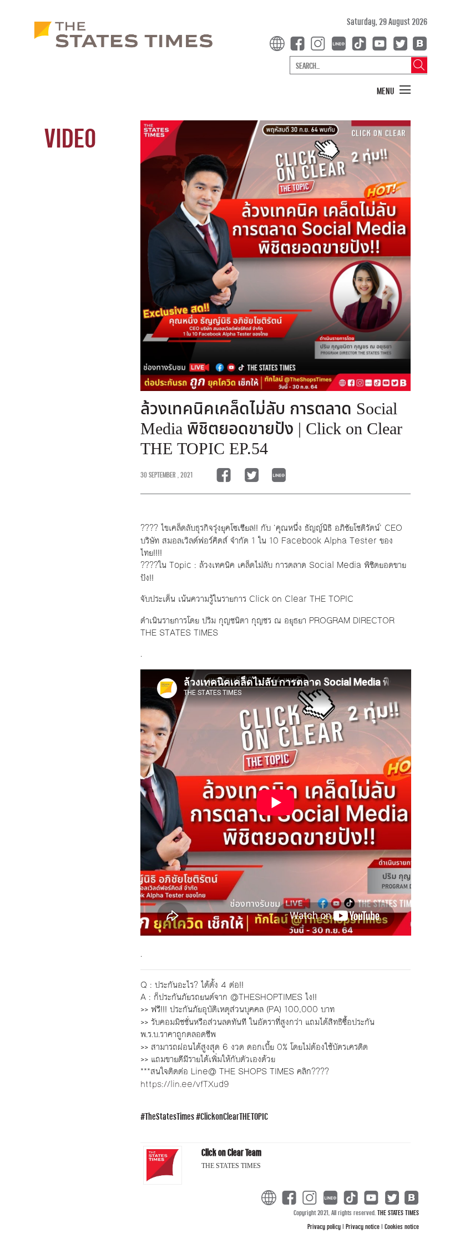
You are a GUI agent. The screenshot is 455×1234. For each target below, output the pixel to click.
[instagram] (320, 42)
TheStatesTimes (169, 1116)
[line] (340, 42)
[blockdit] (418, 42)
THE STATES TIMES (398, 1212)
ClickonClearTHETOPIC (234, 1116)
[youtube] (381, 42)
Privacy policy (324, 1226)
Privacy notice (363, 1226)
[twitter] (400, 42)
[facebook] (299, 42)
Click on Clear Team (231, 1152)
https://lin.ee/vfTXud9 (184, 1084)
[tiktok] (361, 42)
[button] (393, 90)
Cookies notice (402, 1226)
